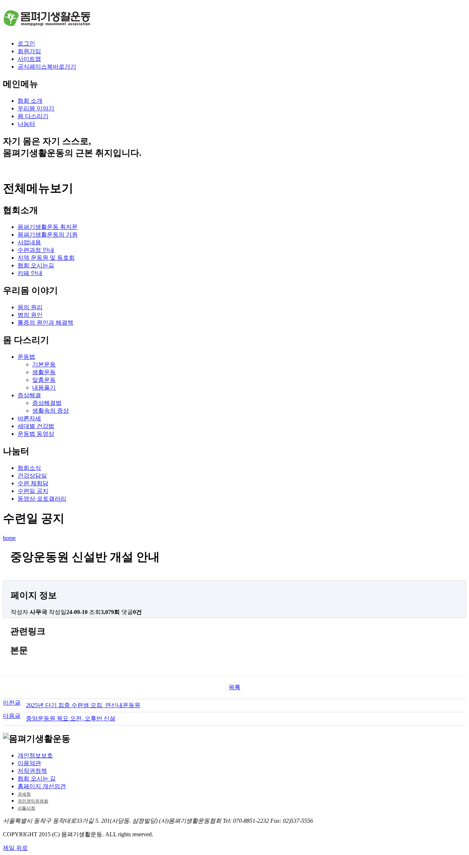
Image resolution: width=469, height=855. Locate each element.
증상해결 (29, 395)
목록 (234, 687)
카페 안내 (30, 273)
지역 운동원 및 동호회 (46, 258)
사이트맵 (29, 59)
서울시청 (26, 808)
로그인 (26, 43)
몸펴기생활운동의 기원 (48, 234)
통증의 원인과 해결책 (45, 322)
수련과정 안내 (36, 250)
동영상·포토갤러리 (42, 499)
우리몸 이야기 (36, 108)
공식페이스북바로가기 (47, 66)
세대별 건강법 (36, 426)
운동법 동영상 (36, 434)
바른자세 (29, 418)
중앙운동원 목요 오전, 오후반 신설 (70, 718)
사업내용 (29, 242)
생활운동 (44, 372)
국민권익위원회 (33, 801)
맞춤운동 (44, 380)
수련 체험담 (33, 483)
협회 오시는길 (36, 265)
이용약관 (29, 763)
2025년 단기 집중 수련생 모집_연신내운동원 (83, 705)
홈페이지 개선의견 (42, 786)
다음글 (12, 716)
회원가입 (29, 51)
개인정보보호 (35, 755)
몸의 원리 (30, 307)
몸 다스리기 (33, 116)
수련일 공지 (33, 491)
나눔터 (26, 124)
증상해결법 (47, 403)
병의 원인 (30, 315)
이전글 (12, 702)
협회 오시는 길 (37, 778)
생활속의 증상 (50, 411)
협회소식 (29, 468)
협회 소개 (30, 101)
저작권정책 (32, 771)
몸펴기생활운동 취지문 (48, 227)
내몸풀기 (44, 387)
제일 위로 (15, 848)
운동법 (26, 357)
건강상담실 (32, 475)
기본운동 (44, 364)
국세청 (24, 794)
